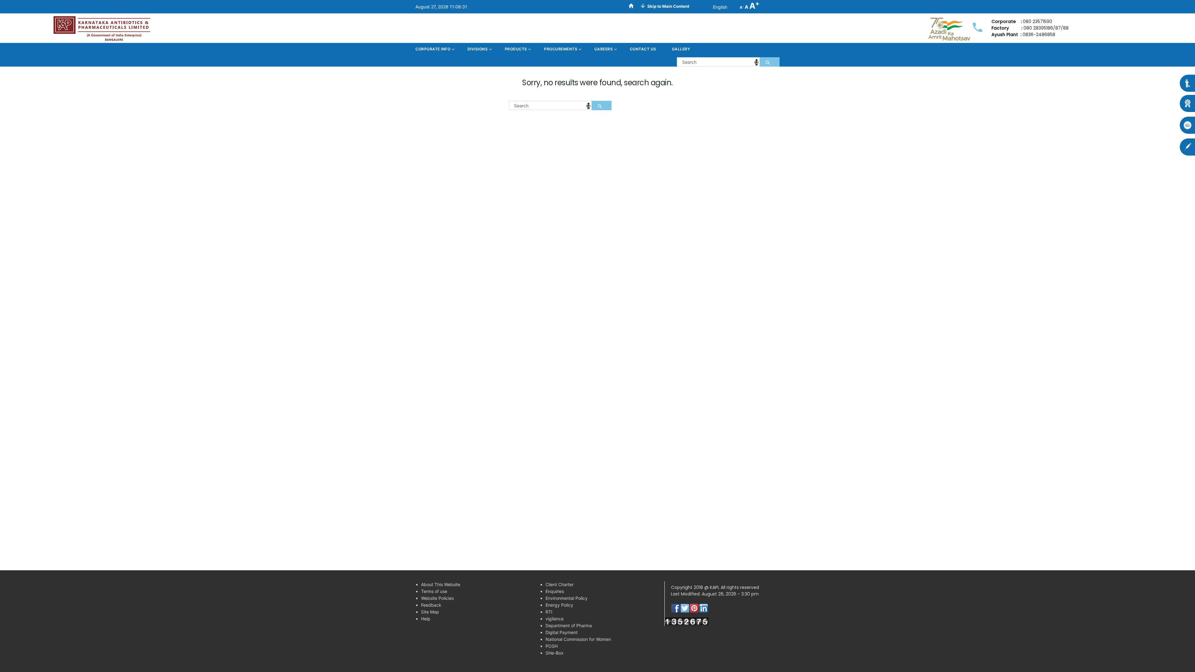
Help (425, 618)
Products (516, 49)
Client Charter (560, 584)
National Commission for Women (578, 639)
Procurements (561, 49)
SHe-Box (555, 653)
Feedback (431, 605)
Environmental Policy (567, 598)
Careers (604, 49)
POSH (552, 646)
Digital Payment (562, 632)
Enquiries (555, 591)
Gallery (681, 49)
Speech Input (756, 62)
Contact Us (643, 49)
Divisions (478, 49)
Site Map (430, 611)
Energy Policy (559, 605)
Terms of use (434, 591)
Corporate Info (433, 49)
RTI (549, 611)
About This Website (440, 584)
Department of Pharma (569, 625)
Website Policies (437, 598)
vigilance (555, 618)
